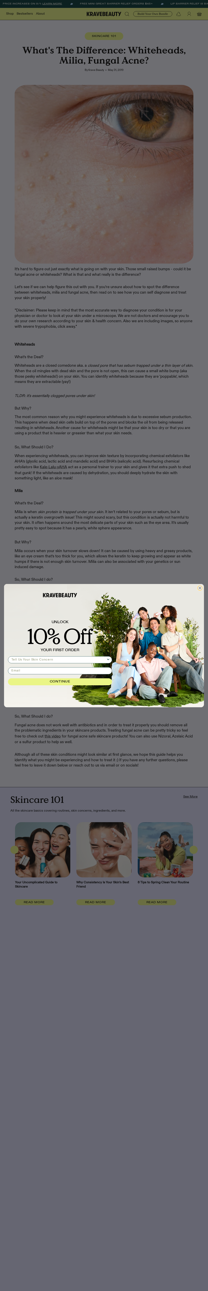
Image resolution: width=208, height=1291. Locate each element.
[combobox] (58, 659)
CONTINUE (60, 681)
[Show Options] (108, 659)
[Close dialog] (200, 587)
